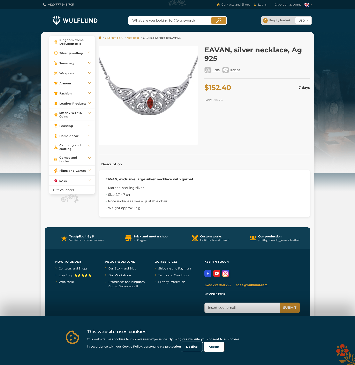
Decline (192, 347)
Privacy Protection (171, 282)
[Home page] (100, 37)
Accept (214, 347)
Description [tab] (111, 164)
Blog (133, 268)
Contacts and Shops (235, 4)
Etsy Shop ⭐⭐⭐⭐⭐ (75, 275)
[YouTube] (216, 273)
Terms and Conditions (174, 275)
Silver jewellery (114, 37)
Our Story (115, 268)
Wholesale (66, 282)
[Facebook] (207, 273)
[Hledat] (218, 20)
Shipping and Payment (174, 268)
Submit (289, 308)
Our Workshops (119, 275)
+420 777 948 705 (60, 4)
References (116, 282)
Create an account (288, 4)
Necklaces (133, 37)
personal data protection (162, 346)
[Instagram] (225, 273)
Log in (262, 4)
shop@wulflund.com (251, 285)
